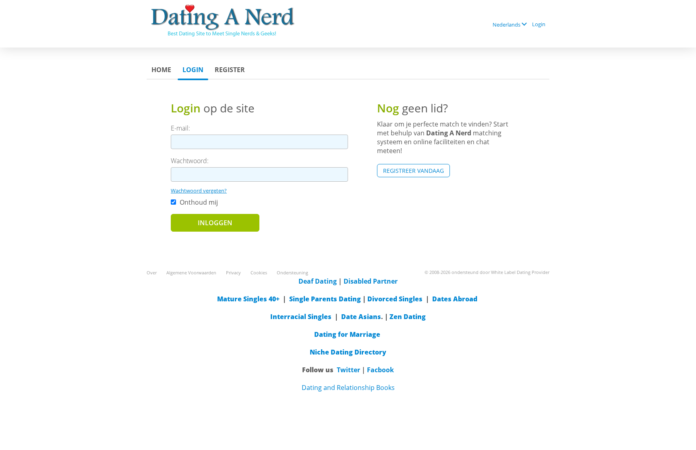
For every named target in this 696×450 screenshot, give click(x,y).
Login (538, 24)
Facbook (380, 369)
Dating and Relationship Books (348, 387)
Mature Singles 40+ (248, 298)
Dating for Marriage (347, 334)
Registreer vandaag (413, 170)
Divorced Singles (395, 298)
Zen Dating (407, 316)
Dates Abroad (454, 298)
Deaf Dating (317, 281)
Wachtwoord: (190, 160)
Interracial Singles (300, 316)
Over (152, 273)
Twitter (348, 369)
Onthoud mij (198, 202)
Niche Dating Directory (348, 352)
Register (230, 69)
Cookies (259, 273)
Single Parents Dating (325, 298)
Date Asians (361, 316)
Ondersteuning (292, 273)
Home (161, 69)
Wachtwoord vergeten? (199, 190)
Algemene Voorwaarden (191, 273)
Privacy (233, 273)
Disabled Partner (371, 281)
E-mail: (180, 128)
